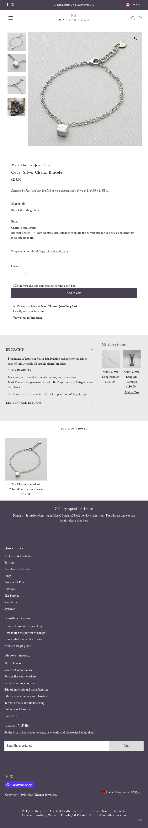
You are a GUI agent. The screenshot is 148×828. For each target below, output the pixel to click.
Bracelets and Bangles (17, 569)
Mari (28, 191)
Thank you (79, 394)
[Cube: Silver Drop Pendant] (111, 359)
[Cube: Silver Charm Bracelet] (26, 459)
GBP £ (134, 4)
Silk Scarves (11, 596)
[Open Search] (133, 18)
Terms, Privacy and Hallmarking (24, 703)
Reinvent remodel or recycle (21, 683)
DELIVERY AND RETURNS (23, 403)
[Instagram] (12, 4)
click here (82, 521)
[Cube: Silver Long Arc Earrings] (132, 359)
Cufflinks (9, 589)
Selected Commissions (18, 670)
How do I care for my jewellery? (24, 626)
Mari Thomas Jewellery (42, 795)
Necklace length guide (17, 646)
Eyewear (9, 609)
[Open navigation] (22, 18)
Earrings (9, 563)
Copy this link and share (53, 251)
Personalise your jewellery (20, 677)
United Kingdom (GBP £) (121, 792)
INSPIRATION (15, 350)
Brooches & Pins (14, 582)
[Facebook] (7, 4)
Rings (7, 576)
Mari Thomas (12, 663)
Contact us (10, 716)
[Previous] (45, 5)
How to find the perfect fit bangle (24, 633)
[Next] (102, 5)
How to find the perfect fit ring (23, 639)
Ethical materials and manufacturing (26, 690)
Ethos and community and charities (25, 696)
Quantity (16, 266)
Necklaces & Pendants (17, 556)
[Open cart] (140, 18)
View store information (27, 317)
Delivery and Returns (17, 709)
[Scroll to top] (140, 820)
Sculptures (10, 602)
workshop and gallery (71, 191)
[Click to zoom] (135, 38)
